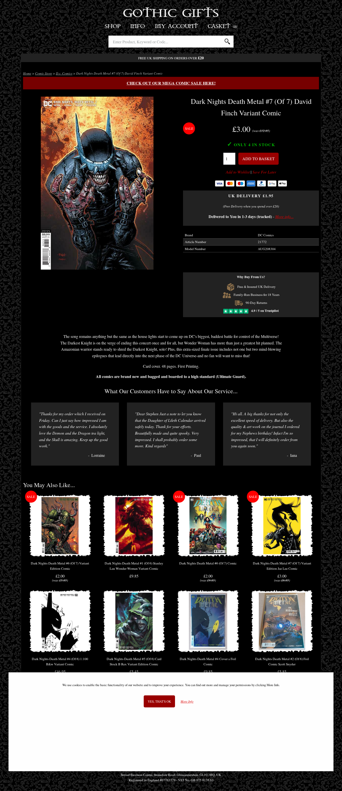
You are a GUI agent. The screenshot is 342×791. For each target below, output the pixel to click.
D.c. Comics (64, 73)
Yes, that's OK (159, 701)
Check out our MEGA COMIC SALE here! (171, 83)
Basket (222, 26)
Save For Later (264, 172)
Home (27, 73)
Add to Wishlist (238, 172)
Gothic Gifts (171, 14)
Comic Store (43, 73)
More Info (187, 701)
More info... (284, 216)
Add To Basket (258, 158)
